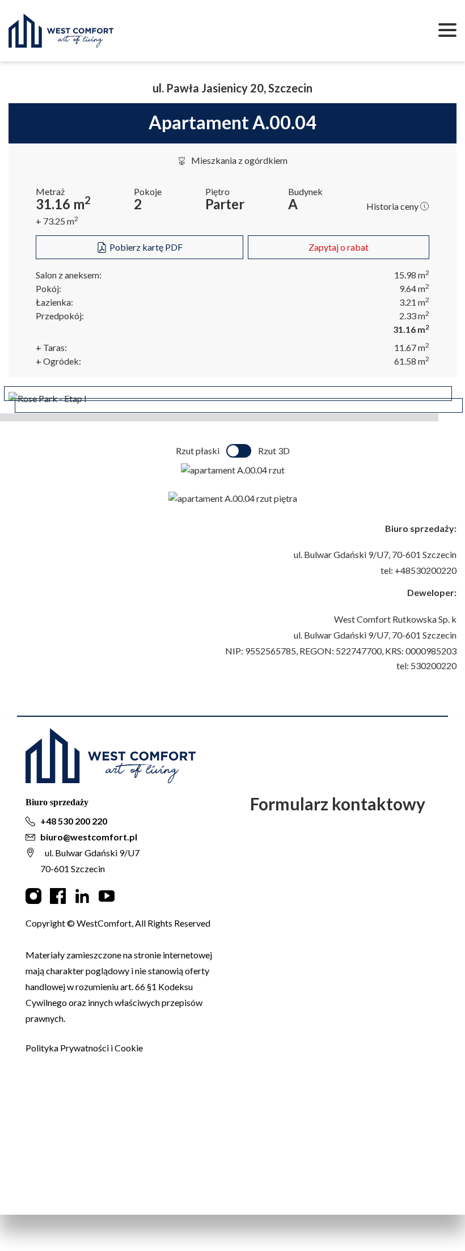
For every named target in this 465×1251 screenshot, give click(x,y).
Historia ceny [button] (393, 206)
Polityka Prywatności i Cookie (84, 1047)
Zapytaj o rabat (338, 247)
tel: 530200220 (426, 665)
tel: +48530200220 (418, 570)
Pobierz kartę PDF (145, 247)
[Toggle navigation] (447, 30)
